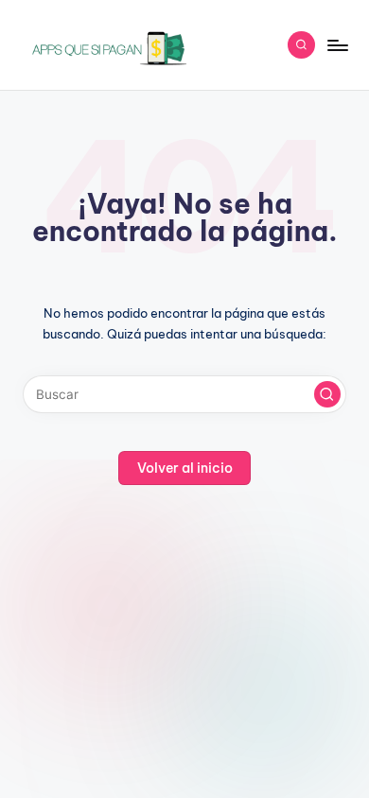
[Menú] (336, 45)
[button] (327, 394)
